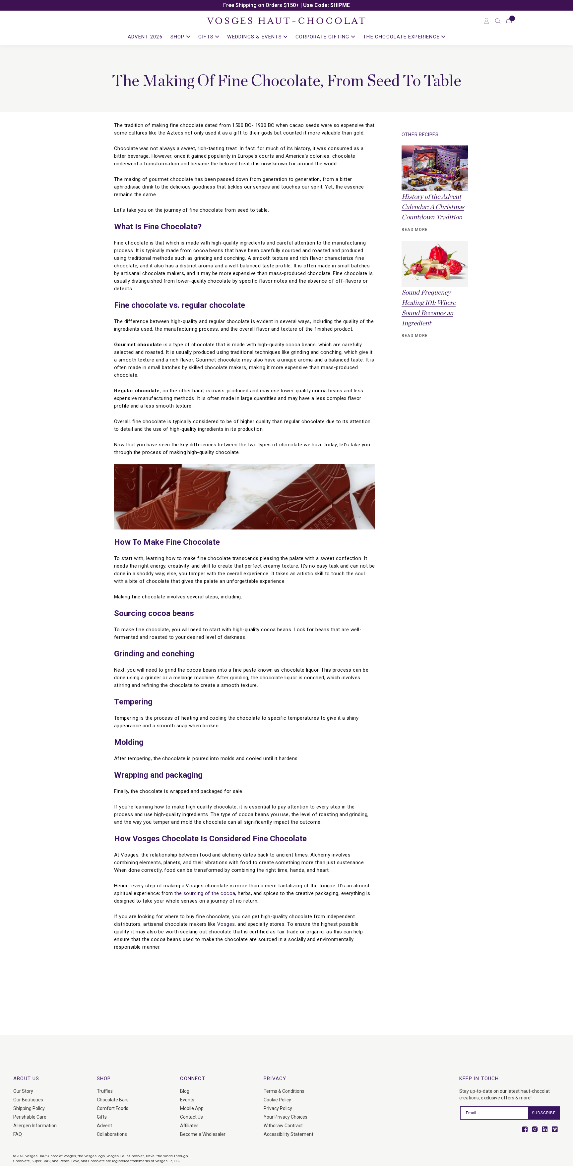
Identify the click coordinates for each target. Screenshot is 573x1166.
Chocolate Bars (113, 1099)
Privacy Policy (278, 1108)
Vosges (226, 924)
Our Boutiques (28, 1099)
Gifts (102, 1117)
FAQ (17, 1134)
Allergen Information (35, 1125)
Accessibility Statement (288, 1134)
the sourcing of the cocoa (204, 893)
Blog (184, 1091)
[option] (286, 5)
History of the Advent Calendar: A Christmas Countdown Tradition (433, 207)
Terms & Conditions (284, 1091)
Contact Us (191, 1117)
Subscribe (544, 1113)
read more (415, 229)
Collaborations (112, 1134)
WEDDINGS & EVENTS (255, 37)
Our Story (23, 1091)
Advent (104, 1125)
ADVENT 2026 (145, 37)
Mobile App (192, 1108)
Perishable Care (29, 1117)
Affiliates (189, 1125)
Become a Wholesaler (202, 1134)
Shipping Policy (29, 1108)
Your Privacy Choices (285, 1117)
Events (187, 1099)
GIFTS (206, 37)
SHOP (178, 37)
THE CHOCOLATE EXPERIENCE (402, 37)
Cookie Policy (277, 1099)
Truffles (105, 1091)
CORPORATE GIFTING (323, 37)
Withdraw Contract (283, 1125)
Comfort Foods (112, 1108)
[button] (498, 21)
